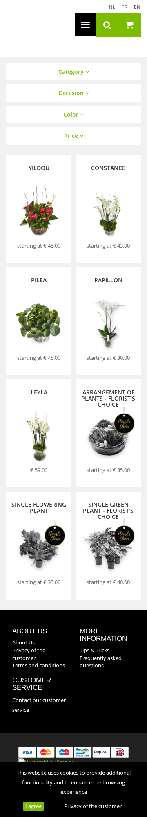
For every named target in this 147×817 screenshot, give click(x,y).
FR (125, 7)
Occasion (71, 93)
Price (72, 135)
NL (112, 7)
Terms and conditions (38, 665)
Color (71, 114)
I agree (33, 806)
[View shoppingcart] (129, 25)
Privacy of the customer (93, 806)
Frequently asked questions (101, 661)
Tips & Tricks (94, 650)
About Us (23, 642)
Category (71, 71)
